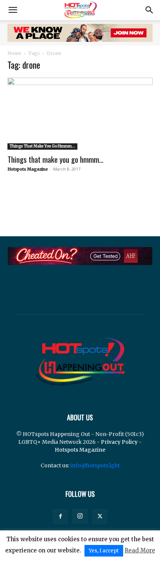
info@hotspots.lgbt (95, 465)
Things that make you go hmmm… (55, 159)
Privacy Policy (119, 442)
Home (14, 53)
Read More (140, 550)
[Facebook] (60, 516)
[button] (13, 10)
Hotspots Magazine (27, 169)
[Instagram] (80, 516)
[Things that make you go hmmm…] (80, 114)
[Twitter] (99, 516)
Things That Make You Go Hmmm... (42, 146)
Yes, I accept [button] (104, 551)
